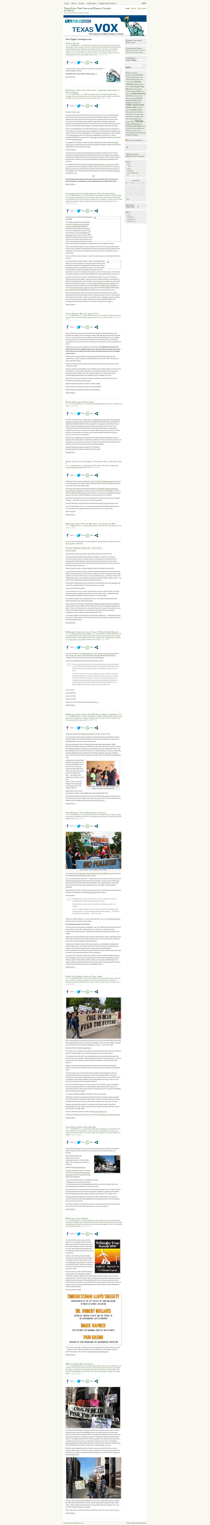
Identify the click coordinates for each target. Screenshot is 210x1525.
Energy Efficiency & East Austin (80, 402)
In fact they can (106, 297)
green (94, 525)
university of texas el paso (76, 720)
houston (135, 96)
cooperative (107, 195)
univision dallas (84, 54)
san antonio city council (113, 199)
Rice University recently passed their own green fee (98, 164)
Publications (91, 3)
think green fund (112, 53)
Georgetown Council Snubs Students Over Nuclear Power (90, 193)
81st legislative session (106, 94)
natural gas (133, 98)
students (82, 201)
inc (97, 525)
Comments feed (131, 219)
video (95, 98)
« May (127, 199)
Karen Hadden (116, 1367)
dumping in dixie (77, 1222)
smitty (89, 53)
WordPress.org (131, 221)
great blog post (75, 881)
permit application (85, 1369)
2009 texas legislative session (92, 94)
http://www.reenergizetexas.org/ (99, 1351)
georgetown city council (82, 197)
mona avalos (104, 49)
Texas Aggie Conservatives (98, 137)
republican (118, 637)
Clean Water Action (89, 195)
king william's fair (78, 816)
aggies (115, 94)
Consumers (74, 403)
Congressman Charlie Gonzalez (101, 814)
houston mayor (105, 635)
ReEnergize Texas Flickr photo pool (109, 1115)
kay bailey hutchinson (71, 637)
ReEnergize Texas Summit (77, 1218)
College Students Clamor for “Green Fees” (84, 548)
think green (105, 53)
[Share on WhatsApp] (90, 62)
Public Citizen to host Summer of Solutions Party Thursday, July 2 (94, 462)
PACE (78, 51)
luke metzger (69, 1369)
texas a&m (90, 98)
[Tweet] (81, 62)
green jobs (129, 96)
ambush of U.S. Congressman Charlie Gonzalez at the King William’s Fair (90, 873)
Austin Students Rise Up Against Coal (82, 313)
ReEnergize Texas (99, 420)
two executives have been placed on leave (81, 287)
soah (118, 1369)
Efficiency (80, 403)
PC (128, 175)
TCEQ (87, 1371)
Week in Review (73, 43)
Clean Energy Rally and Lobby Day (81, 1127)
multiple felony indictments (108, 285)
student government (93, 317)
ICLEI (89, 49)
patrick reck (83, 51)
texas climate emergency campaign (103, 1371)
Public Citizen (85, 199)
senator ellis (82, 982)
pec (67, 199)
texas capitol (91, 1132)
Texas (99, 53)
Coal (102, 315)
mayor (105, 197)
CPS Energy (114, 195)
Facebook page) (77, 139)
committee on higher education (104, 716)
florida (99, 96)
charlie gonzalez (88, 814)
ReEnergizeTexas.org (78, 1167)
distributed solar (74, 1130)
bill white (108, 633)
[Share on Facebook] (70, 62)
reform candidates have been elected (104, 283)
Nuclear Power (116, 197)
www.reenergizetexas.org (99, 1111)
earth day (115, 716)
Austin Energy (91, 403)
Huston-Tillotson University (101, 1222)
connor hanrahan (99, 195)
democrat (79, 635)
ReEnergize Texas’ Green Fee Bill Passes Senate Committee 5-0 (93, 714)
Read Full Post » (70, 77)
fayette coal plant (108, 315)
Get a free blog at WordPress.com (73, 1523)
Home (67, 3)
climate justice (104, 1129)
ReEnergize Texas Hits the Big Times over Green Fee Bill (91, 523)
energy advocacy (95, 47)
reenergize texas (109, 51)
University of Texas (108, 317)
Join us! (105, 1206)
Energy (136, 86)
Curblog (113, 814)
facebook (94, 96)
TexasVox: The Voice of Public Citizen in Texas (87, 9)
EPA (83, 1367)
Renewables (102, 199)
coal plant (80, 47)
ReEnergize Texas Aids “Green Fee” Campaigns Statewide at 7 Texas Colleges (93, 91)
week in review (93, 54)
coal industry (72, 980)
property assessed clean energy (96, 51)
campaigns (68, 96)
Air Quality (135, 75)
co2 (120, 1366)
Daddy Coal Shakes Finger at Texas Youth (84, 976)
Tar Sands (94, 53)
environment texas (116, 47)
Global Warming (75, 45)
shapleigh (91, 718)
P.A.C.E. (74, 51)
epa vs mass (88, 1367)
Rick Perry (137, 112)
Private (81, 3)
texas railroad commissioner (85, 639)
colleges (74, 96)
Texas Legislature (100, 1132)
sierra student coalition (81, 317)
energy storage (87, 635)
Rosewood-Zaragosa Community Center (76, 467)
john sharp (117, 635)
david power (87, 47)
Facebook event (102, 503)
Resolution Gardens (104, 489)
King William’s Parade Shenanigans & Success (86, 812)
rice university (79, 98)
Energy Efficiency (105, 47)
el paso (120, 716)
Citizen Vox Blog (135, 140)
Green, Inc (69, 543)
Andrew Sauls (87, 45)
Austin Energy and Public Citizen (92, 465)
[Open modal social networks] (96, 62)
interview (111, 635)
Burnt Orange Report (85, 1048)
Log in (128, 215)
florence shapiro (96, 635)
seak (121, 199)
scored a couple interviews (105, 653)
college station (91, 716)
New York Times (103, 525)
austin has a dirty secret (94, 315)
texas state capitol (103, 982)
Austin (85, 315)
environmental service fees (84, 96)
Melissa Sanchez (96, 49)
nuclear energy (91, 637)
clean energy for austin (72, 47)
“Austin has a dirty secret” (83, 380)
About (74, 3)
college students (88, 525)
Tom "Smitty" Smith (114, 982)
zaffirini (85, 720)
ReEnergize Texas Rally (72, 982)
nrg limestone (76, 1369)
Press (129, 166)
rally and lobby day (104, 1130)
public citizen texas (135, 106)
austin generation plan (114, 45)
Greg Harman (69, 816)
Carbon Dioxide (96, 1366)
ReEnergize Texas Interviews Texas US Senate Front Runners (92, 632)
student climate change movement (75, 1132)
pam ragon (119, 1222)
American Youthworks (76, 491)
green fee (104, 96)
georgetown (72, 197)
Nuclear (110, 197)
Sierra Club (84, 53)
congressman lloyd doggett (111, 1220)
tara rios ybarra (90, 982)
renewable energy (109, 637)
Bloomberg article (92, 892)
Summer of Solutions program (104, 481)
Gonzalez (118, 814)
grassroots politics (93, 1130)
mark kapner (112, 1222)
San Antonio (86, 718)
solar (130, 116)
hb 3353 (109, 96)
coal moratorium (112, 1129)
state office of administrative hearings (75, 1371)
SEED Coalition (112, 1369)
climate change (72, 635)
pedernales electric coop (74, 199)
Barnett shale (139, 77)
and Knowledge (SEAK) (78, 226)
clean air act (104, 1366)
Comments (143, 8)
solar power (136, 116)
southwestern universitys (72, 201)
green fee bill (69, 718)
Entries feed (130, 217)
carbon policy (114, 633)
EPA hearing (84, 49)
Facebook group (74, 135)
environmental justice (88, 1222)
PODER (110, 491)
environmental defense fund (73, 49)
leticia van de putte (94, 980)
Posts (134, 8)
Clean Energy (87, 1129)
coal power (79, 980)
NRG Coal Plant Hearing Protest (80, 1364)
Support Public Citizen (107, 3)
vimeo (98, 98)
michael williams (82, 637)
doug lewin (86, 980)
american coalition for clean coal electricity (98, 978)
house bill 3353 (116, 96)
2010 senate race (100, 633)
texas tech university (110, 718)
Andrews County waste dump (99, 45)
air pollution (129, 75)
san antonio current (112, 816)
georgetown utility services (96, 197)
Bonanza (89, 1366)
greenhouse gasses (106, 1367)
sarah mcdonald (76, 53)
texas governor (74, 639)
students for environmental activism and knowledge (98, 201)
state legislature (104, 1224)
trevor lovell (77, 54)
